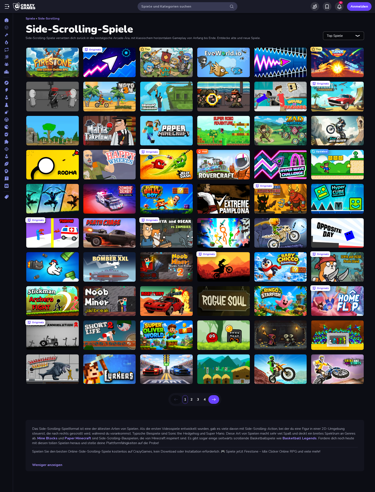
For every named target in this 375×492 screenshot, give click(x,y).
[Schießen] (6, 149)
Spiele (30, 18)
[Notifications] (339, 6)
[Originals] (6, 57)
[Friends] (315, 6)
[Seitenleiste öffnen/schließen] (7, 6)
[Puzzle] (6, 141)
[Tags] (6, 197)
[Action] (6, 90)
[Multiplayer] (6, 64)
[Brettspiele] (6, 105)
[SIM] (6, 156)
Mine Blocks (47, 438)
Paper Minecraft (77, 438)
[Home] (6, 20)
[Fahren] (6, 119)
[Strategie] (6, 171)
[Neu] (6, 35)
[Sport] (6, 163)
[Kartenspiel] (6, 134)
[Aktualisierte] (6, 49)
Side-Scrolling (48, 18)
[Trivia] (6, 178)
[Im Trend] (6, 42)
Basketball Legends (300, 438)
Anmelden (359, 6)
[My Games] (327, 6)
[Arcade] (6, 97)
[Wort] (6, 186)
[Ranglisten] (6, 71)
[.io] (6, 127)
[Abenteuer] (6, 82)
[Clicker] (6, 112)
